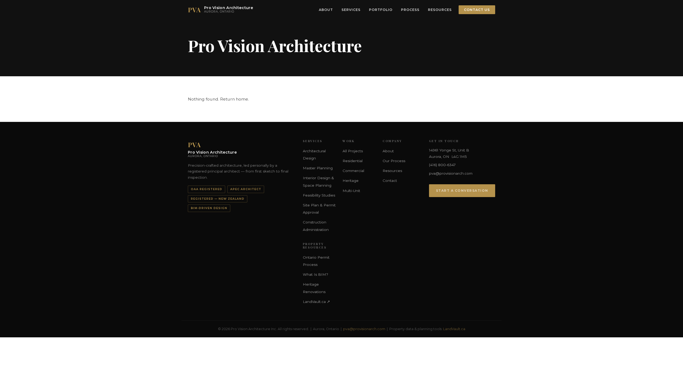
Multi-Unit (351, 191)
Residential (353, 161)
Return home (234, 99)
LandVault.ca (454, 329)
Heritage (351, 180)
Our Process (394, 161)
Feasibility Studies (319, 195)
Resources (440, 10)
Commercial (353, 171)
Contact (390, 180)
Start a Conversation (462, 191)
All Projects (353, 151)
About (326, 10)
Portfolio (380, 10)
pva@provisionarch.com (450, 173)
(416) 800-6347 (442, 165)
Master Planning (318, 168)
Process (410, 10)
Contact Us (477, 10)
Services (351, 10)
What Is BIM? (315, 274)
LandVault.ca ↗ (316, 301)
